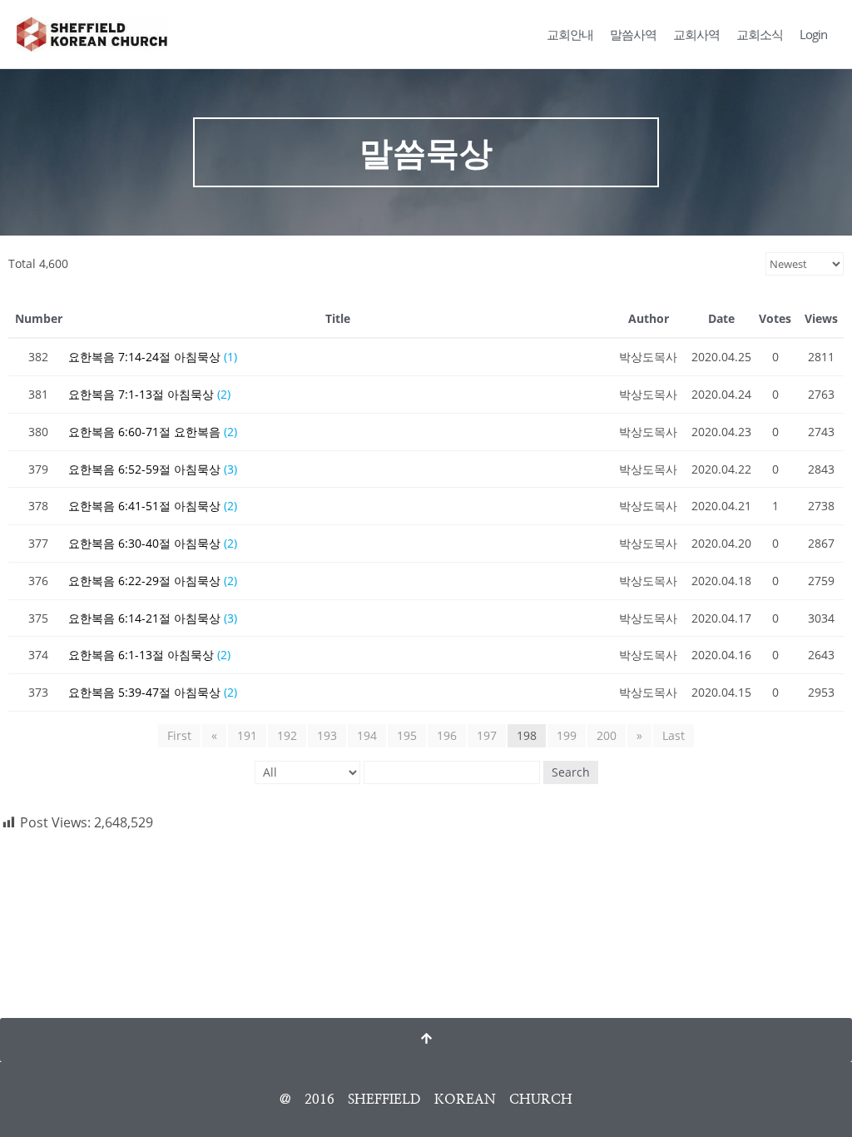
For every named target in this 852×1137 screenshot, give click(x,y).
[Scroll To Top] (426, 1040)
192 (287, 735)
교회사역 (696, 34)
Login (813, 34)
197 (487, 735)
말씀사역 (633, 34)
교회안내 (570, 34)
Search (571, 772)
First (179, 735)
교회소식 (759, 34)
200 (607, 735)
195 (407, 735)
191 (247, 735)
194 (367, 735)
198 (527, 735)
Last (673, 735)
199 (567, 735)
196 (447, 735)
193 (327, 735)
